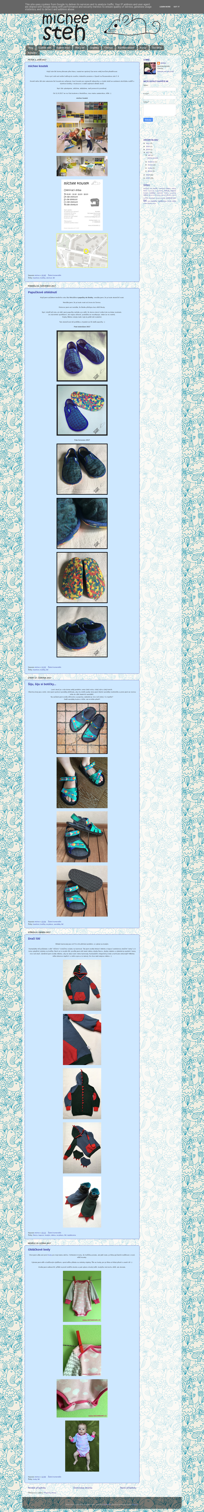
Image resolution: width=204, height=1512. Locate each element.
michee (163, 63)
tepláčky (154, 201)
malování (160, 193)
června (150, 165)
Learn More (165, 7)
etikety (174, 188)
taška (149, 201)
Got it (177, 7)
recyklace (49, 924)
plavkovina (163, 195)
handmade (151, 191)
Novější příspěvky (37, 1487)
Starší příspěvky (128, 1487)
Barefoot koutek (126, 47)
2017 (148, 152)
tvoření (145, 203)
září (149, 155)
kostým (47, 1235)
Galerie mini (45, 47)
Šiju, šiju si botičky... (42, 684)
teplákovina (71, 1235)
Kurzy (143, 47)
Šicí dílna (156, 47)
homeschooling (159, 191)
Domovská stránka (82, 1487)
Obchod (108, 47)
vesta (154, 203)
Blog (31, 47)
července (151, 162)
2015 (148, 178)
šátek (174, 198)
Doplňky (94, 47)
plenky (169, 195)
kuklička (152, 193)
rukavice (158, 198)
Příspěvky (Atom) (50, 1493)
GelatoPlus (107, 1504)
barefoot (36, 278)
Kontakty (32, 52)
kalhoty (167, 191)
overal (154, 195)
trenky (169, 201)
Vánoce (149, 203)
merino (166, 193)
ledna (150, 171)
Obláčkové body (39, 1249)
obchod (49, 278)
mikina (53, 1235)
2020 (148, 146)
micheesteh (173, 193)
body (50, 1255)
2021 (148, 143)
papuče (158, 195)
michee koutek (38, 66)
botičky (42, 278)
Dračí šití (34, 938)
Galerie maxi (63, 47)
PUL (146, 198)
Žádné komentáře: (55, 275)
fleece (35, 1235)
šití (54, 278)
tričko (174, 201)
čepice (168, 188)
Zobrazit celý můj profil (165, 71)
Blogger (135, 1504)
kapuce (41, 1235)
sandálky (57, 924)
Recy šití (80, 47)
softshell (169, 198)
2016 (148, 175)
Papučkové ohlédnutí (42, 292)
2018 (148, 149)
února (150, 168)
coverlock (162, 188)
